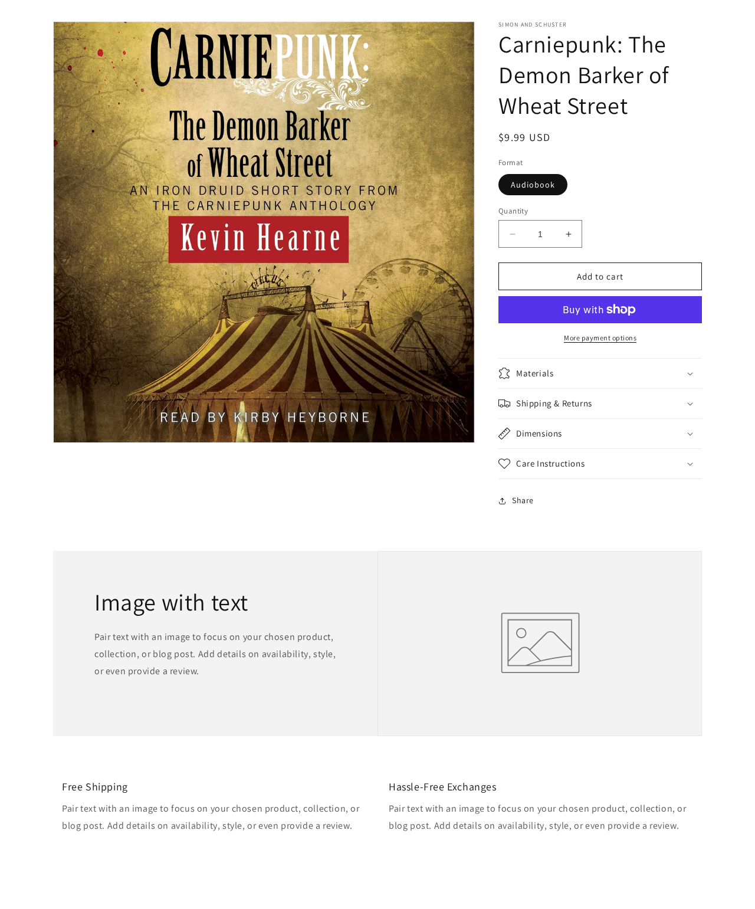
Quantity (513, 211)
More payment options (600, 337)
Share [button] (523, 500)
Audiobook (533, 184)
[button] (600, 373)
